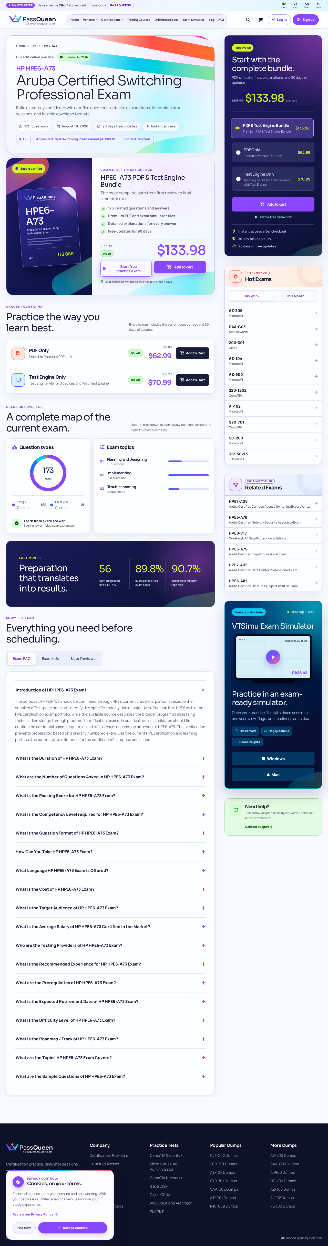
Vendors (88, 20)
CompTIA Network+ (166, 1177)
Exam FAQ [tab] (21, 658)
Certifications (110, 20)
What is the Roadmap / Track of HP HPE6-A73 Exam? (67, 1039)
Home (74, 20)
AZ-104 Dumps (222, 1172)
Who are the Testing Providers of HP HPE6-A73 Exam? (69, 945)
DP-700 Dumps (283, 1180)
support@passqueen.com (303, 1238)
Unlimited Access (166, 20)
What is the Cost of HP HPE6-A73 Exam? (55, 889)
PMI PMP (157, 1211)
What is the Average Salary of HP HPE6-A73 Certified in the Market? (83, 926)
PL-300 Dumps (282, 1206)
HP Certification (137, 139)
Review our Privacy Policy (33, 1214)
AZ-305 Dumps (283, 1189)
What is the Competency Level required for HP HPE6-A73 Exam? (79, 814)
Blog (211, 20)
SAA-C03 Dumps (284, 1163)
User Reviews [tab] (83, 658)
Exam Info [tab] (50, 658)
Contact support (257, 827)
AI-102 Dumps (282, 1197)
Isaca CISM (159, 1186)
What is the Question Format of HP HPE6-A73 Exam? (67, 833)
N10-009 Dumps (224, 1206)
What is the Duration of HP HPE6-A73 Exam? (59, 758)
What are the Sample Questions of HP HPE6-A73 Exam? (70, 1076)
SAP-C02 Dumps (224, 1189)
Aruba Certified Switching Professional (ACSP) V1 (76, 139)
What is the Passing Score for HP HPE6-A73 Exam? (65, 795)
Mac (276, 774)
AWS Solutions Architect (171, 1203)
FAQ (221, 20)
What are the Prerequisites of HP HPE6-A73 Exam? (66, 983)
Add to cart (183, 267)
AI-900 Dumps (282, 1172)
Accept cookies (75, 1227)
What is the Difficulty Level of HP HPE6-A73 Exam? (65, 1020)
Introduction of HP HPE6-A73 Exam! (51, 690)
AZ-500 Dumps (283, 1155)
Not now (24, 1227)
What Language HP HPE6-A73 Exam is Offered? (62, 870)
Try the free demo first (275, 217)
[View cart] (260, 19)
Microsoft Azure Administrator (163, 1166)
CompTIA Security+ (166, 1155)
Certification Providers (109, 1155)
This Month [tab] (295, 296)
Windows (276, 758)
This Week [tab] (251, 296)
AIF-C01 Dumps (223, 1197)
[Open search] (248, 19)
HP (34, 46)
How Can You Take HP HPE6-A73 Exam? (54, 852)
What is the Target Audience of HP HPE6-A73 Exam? (67, 908)
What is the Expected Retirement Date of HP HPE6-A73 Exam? (77, 1001)
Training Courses (138, 20)
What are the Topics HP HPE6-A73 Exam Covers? (64, 1057)
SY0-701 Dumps (223, 1180)
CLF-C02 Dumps (224, 1155)
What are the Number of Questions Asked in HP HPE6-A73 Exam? (80, 777)
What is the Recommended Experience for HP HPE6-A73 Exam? (78, 964)
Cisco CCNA (160, 1194)
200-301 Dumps (223, 1163)
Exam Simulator (193, 20)
